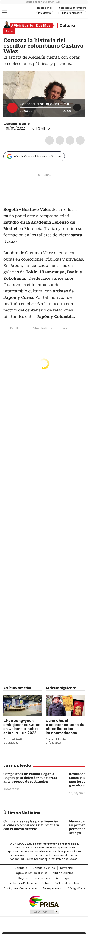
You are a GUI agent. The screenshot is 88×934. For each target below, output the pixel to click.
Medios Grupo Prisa (44, 911)
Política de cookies (67, 883)
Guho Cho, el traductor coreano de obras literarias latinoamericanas (65, 726)
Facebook (49, 140)
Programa (44, 12)
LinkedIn (70, 140)
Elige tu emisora (72, 13)
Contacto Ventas (43, 868)
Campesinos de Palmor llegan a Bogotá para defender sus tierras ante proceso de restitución (30, 777)
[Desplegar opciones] (77, 107)
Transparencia (52, 888)
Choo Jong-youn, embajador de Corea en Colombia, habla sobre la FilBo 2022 (21, 726)
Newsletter (66, 868)
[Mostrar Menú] (4, 11)
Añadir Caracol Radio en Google (37, 156)
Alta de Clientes (63, 873)
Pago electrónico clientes (31, 873)
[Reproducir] (12, 108)
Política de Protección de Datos (29, 883)
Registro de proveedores (34, 878)
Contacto (21, 868)
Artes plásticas (42, 328)
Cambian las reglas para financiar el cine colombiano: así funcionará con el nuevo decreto (31, 825)
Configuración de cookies (21, 888)
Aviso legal (62, 878)
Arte (64, 328)
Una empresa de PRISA (44, 901)
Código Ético (76, 888)
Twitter (60, 140)
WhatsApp (80, 140)
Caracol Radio (21, 11)
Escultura (16, 328)
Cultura (67, 25)
